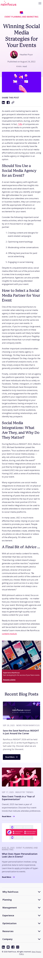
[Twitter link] (8, 947)
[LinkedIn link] (3, 947)
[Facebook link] (12, 947)
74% (20, 124)
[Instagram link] (17, 947)
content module (9, 633)
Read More (10, 757)
